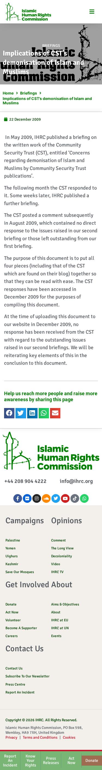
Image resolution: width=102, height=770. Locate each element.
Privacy (11, 737)
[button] (92, 12)
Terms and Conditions (40, 737)
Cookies (69, 737)
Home (8, 93)
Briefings (51, 45)
